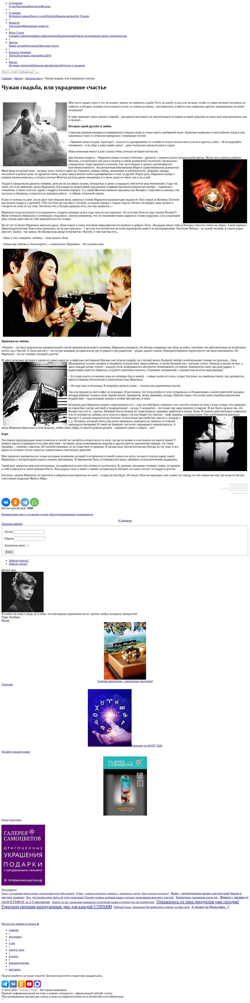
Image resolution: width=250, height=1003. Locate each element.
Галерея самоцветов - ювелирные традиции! (125, 681)
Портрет (51, 16)
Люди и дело (38, 16)
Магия (13, 62)
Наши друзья (17, 45)
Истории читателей (21, 65)
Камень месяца (65, 16)
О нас (12, 6)
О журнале (15, 3)
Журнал (46, 6)
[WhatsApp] (34, 502)
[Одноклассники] (15, 502)
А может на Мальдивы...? (210, 907)
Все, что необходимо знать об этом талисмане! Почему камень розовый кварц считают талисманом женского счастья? (100, 897)
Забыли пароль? (19, 560)
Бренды (39, 35)
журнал (13, 956)
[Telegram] (24, 502)
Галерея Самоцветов (21, 35)
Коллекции (51, 35)
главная (13, 930)
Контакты (35, 6)
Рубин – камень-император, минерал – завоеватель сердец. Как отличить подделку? (122, 893)
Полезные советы (28, 55)
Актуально (15, 26)
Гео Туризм (82, 16)
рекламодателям (19, 962)
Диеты (13, 55)
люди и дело (16, 949)
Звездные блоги (49, 45)
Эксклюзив (32, 45)
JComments (125, 520)
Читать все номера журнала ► (20, 923)
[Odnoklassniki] (22, 986)
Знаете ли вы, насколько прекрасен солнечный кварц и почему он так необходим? (103, 902)
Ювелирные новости (35, 26)
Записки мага (41, 65)
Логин (8, 531)
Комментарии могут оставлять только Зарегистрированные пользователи (47, 514)
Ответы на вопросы (86, 35)
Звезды (13, 42)
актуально (15, 936)
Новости (14, 22)
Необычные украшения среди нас (197, 897)
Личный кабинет (12, 523)
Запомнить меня (14, 545)
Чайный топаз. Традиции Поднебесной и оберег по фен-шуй (152, 907)
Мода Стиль (16, 32)
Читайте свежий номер (15, 751)
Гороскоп (7, 684)
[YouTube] (30, 986)
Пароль (9, 538)
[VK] (14, 986)
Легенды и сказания (72, 65)
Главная (6, 78)
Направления (66, 35)
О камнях (15, 12)
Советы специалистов (113, 35)
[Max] (37, 986)
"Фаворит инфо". (28, 990)
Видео (5, 620)
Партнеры (22, 6)
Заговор (55, 65)
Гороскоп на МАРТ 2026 (147, 745)
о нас (12, 943)
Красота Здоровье (20, 52)
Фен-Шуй (45, 55)
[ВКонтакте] (5, 502)
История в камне (19, 16)
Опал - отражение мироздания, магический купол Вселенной (37, 893)
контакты (14, 969)
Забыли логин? (18, 563)
